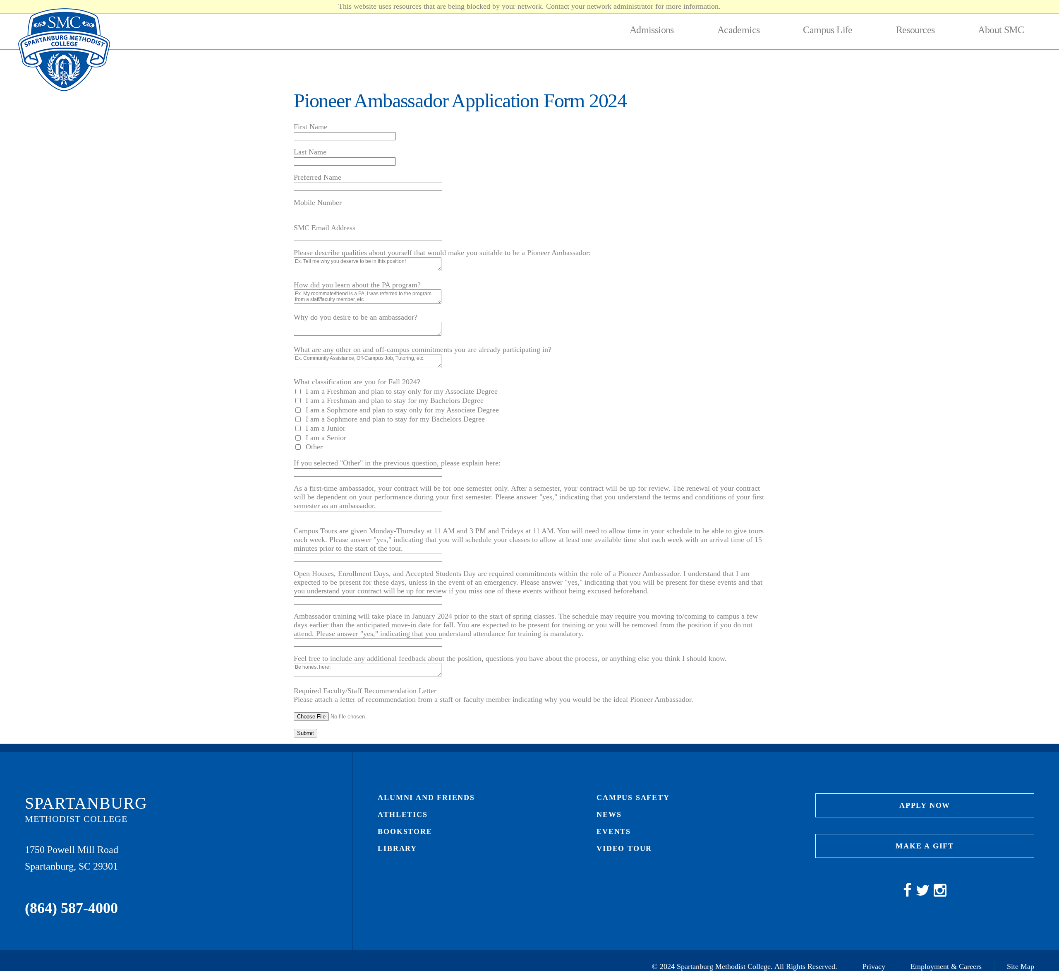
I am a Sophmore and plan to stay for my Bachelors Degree (395, 419)
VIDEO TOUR (624, 848)
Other (314, 447)
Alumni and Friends (426, 797)
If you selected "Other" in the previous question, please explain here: (397, 463)
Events (614, 831)
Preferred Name (317, 177)
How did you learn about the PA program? (357, 285)
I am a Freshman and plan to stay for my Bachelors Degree (395, 400)
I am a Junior (325, 428)
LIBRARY (397, 848)
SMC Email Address (324, 228)
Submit (305, 733)
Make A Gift (925, 846)
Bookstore (405, 831)
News (609, 814)
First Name (310, 127)
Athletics (402, 814)
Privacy (874, 966)
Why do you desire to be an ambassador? (355, 317)
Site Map (1020, 966)
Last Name (310, 152)
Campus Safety (633, 797)
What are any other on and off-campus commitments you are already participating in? (422, 349)
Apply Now (924, 805)
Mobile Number (318, 202)
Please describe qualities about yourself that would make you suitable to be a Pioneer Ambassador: (442, 252)
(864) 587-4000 (71, 908)
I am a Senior (326, 438)
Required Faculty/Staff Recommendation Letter (365, 691)
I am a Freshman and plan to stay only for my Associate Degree (402, 391)
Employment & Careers (946, 966)
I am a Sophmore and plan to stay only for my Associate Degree (402, 410)
